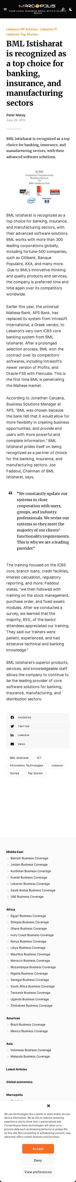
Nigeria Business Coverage (29, 973)
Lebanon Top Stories (22, 34)
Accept (38, 1149)
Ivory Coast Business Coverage (32, 935)
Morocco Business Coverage (30, 960)
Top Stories (35, 773)
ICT (39, 757)
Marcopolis (14, 1095)
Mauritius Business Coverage (30, 954)
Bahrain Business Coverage (29, 858)
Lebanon (57, 765)
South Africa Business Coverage (33, 986)
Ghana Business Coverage (29, 928)
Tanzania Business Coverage (30, 992)
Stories (14, 773)
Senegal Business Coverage (30, 979)
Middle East (14, 852)
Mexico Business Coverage (29, 1031)
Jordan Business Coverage (29, 864)
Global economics (19, 1082)
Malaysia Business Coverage (30, 1056)
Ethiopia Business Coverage (30, 922)
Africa (10, 909)
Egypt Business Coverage (28, 916)
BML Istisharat (19, 757)
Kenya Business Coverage (28, 941)
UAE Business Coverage (27, 896)
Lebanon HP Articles (22, 29)
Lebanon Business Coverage (30, 883)
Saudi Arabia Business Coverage (33, 890)
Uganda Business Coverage (30, 999)
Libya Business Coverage (28, 947)
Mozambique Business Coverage (33, 967)
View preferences (38, 1172)
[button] (48, 1106)
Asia (9, 1043)
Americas (13, 1018)
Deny (38, 1160)
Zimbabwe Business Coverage (31, 1005)
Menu (5, 9)
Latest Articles (16, 1069)
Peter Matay (16, 115)
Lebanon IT (48, 29)
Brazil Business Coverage (28, 1024)
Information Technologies (26, 765)
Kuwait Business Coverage (29, 877)
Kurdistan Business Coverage (31, 871)
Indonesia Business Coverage (31, 1050)
